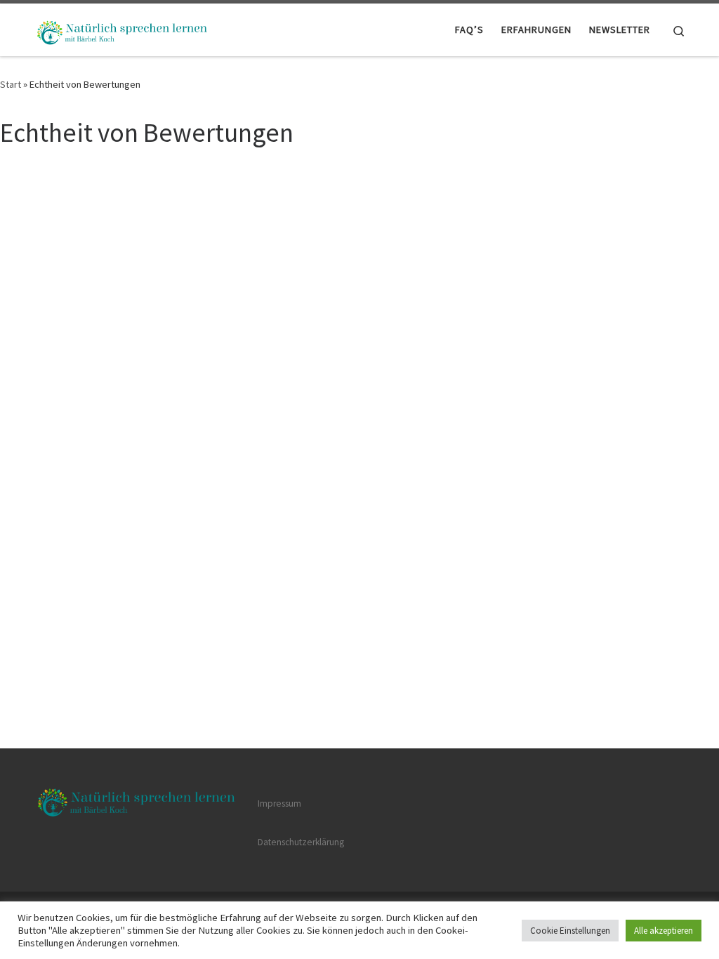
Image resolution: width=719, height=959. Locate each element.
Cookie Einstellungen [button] (570, 931)
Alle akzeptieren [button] (663, 931)
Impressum (279, 803)
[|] (121, 29)
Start (10, 84)
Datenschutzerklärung (301, 842)
